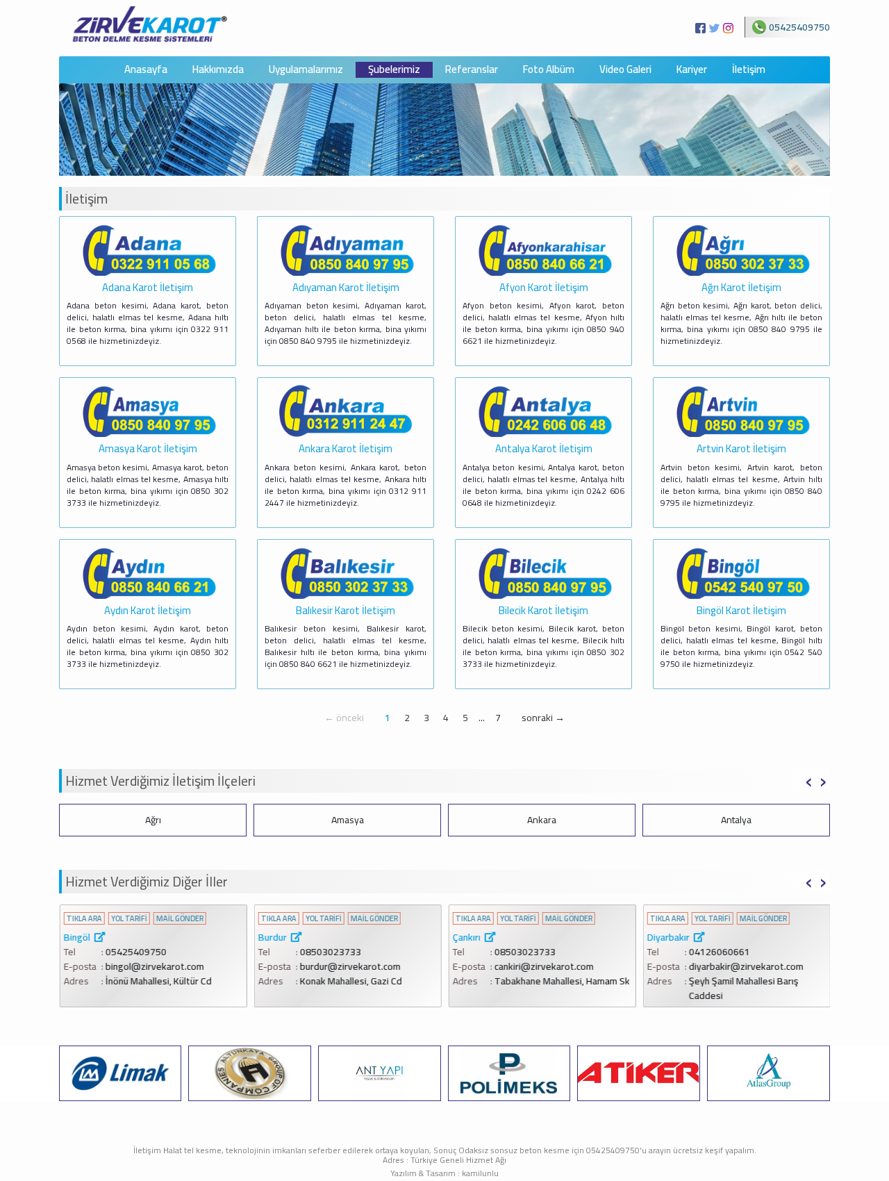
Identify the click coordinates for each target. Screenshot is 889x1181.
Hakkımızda (218, 70)
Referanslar (471, 70)
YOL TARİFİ (128, 918)
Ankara (541, 820)
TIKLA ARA (83, 918)
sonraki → (543, 718)
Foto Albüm (548, 70)
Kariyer (691, 70)
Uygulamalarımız (306, 70)
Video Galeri (625, 70)
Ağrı (153, 820)
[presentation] (809, 779)
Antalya (736, 820)
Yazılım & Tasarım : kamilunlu (444, 1173)
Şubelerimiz (394, 70)
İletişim (748, 70)
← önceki (344, 718)
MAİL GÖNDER (179, 918)
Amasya (347, 820)
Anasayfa (145, 70)
